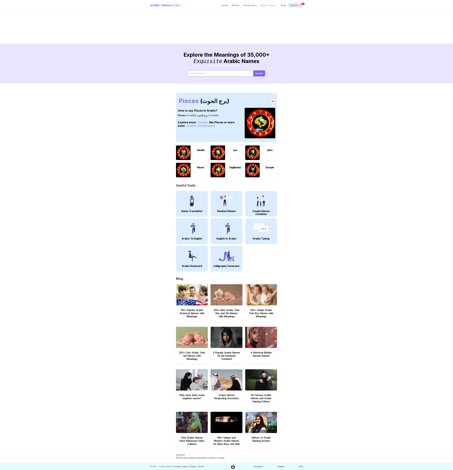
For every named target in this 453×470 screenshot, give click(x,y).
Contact (177, 466)
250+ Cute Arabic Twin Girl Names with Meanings (192, 355)
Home (224, 5)
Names (236, 5)
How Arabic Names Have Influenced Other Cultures (191, 440)
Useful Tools (185, 185)
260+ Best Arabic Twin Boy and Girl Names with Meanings (226, 313)
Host (301, 466)
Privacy (193, 466)
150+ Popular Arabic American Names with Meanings (192, 313)
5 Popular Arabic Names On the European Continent (226, 355)
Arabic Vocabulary (201, 125)
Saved (296, 4)
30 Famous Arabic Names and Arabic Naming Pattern (261, 398)
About (185, 466)
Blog (283, 5)
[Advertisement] (221, 28)
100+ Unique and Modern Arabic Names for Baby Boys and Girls (226, 440)
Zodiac (203, 122)
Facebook (258, 466)
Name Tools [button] (268, 5)
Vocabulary (250, 5)
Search (259, 73)
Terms (201, 466)
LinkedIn (281, 466)
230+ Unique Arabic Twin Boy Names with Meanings (261, 313)
